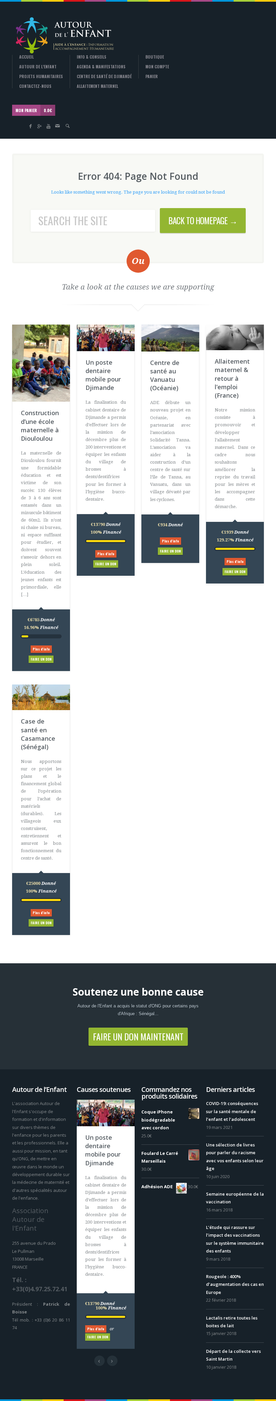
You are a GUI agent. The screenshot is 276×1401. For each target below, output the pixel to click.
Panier (151, 76)
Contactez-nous (35, 86)
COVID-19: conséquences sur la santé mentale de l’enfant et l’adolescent (232, 1111)
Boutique (154, 57)
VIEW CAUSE (111, 1141)
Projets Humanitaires (41, 76)
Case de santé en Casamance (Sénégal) (38, 734)
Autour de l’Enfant (38, 67)
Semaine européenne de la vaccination (235, 1198)
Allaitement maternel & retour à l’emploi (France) (232, 378)
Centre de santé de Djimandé (104, 76)
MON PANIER (33, 110)
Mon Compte (157, 67)
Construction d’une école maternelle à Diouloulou (40, 425)
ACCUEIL (26, 57)
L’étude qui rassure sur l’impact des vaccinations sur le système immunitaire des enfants (235, 1239)
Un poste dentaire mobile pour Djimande (103, 375)
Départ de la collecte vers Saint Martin (233, 1355)
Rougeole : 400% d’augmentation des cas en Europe (235, 1284)
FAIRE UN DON (41, 659)
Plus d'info (41, 649)
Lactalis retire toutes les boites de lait (231, 1322)
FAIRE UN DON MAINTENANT (138, 1036)
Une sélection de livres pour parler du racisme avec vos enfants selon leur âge (235, 1156)
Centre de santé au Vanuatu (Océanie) (164, 375)
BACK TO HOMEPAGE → (202, 220)
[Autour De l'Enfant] (64, 35)
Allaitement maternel (97, 86)
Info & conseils (91, 57)
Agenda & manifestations (101, 67)
